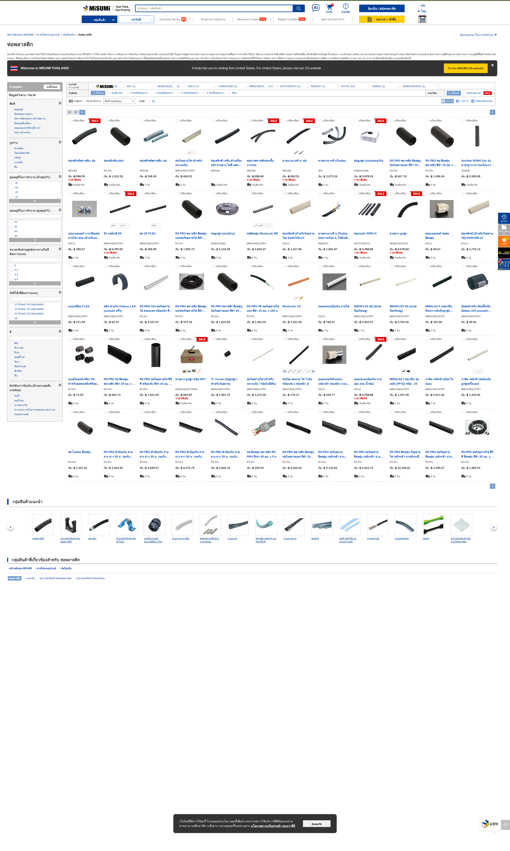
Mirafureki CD (291, 306)
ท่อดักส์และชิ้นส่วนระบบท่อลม (209, 540)
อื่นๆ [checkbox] (234, 93)
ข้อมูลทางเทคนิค (288, 19)
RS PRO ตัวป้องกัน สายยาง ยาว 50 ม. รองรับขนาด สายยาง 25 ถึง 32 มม (190, 454)
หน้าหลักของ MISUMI (20, 34)
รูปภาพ (449, 101)
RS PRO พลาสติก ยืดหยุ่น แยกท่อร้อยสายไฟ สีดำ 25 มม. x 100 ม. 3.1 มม (191, 236)
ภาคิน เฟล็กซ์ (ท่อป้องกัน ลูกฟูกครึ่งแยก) (476, 381)
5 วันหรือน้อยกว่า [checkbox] (190, 93)
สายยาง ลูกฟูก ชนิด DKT (190, 379)
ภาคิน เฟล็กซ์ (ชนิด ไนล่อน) (439, 381)
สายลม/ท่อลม (402, 538)
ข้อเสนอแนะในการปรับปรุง (476, 34)
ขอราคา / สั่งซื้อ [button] (386, 19)
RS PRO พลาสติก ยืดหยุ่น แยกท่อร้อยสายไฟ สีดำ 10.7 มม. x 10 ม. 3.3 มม (191, 309)
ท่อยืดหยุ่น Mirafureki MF (262, 233)
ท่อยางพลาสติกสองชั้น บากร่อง (260, 163)
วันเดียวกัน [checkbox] (117, 93)
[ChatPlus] (490, 825)
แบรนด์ (136, 19)
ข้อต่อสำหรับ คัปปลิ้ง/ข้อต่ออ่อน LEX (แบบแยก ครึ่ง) (475, 309)
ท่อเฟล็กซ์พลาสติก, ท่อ (81, 160)
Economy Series (170, 19)
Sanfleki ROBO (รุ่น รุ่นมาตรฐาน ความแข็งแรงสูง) (476, 163)
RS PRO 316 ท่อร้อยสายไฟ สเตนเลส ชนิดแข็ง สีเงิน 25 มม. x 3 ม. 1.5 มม (155, 309)
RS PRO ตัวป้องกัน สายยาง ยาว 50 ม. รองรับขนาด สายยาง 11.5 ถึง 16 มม (120, 454)
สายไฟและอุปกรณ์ (48, 34)
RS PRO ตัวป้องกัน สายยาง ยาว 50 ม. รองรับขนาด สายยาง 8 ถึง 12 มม (227, 454)
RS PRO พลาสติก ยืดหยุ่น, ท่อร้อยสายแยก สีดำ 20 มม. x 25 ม (227, 309)
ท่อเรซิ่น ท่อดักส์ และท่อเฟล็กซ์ (266, 540)
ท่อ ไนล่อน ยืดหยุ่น (79, 452)
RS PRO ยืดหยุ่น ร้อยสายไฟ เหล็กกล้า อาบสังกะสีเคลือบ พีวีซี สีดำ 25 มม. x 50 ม (405, 454)
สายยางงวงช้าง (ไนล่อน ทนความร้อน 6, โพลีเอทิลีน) (333, 236)
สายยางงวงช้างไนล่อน (332, 160)
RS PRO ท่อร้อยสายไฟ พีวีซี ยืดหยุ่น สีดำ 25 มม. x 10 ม (477, 454)
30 (69, 112)
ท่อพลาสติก (38, 538)
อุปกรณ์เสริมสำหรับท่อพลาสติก (70, 540)
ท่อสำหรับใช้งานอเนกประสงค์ (347, 540)
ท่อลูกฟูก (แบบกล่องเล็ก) (368, 160)
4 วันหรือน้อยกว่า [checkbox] (165, 93)
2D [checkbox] (153, 101)
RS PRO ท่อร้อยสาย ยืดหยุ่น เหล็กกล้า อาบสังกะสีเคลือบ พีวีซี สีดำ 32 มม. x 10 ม (441, 454)
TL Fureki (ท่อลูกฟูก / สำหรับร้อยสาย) (224, 381)
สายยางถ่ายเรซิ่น (180, 538)
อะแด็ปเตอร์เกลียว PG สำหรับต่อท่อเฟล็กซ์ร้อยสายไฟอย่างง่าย (82, 382)
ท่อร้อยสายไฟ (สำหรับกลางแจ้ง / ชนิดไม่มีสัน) (261, 381)
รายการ (464, 101)
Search (298, 8)
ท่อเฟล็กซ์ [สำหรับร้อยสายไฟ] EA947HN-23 (477, 235)
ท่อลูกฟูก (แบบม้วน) (223, 233)
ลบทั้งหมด (52, 87)
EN (423, 5)
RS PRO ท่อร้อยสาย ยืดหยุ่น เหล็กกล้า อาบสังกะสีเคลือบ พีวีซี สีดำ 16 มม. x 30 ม (334, 454)
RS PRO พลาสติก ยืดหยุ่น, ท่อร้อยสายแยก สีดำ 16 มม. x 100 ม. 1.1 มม (298, 454)
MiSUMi (86, 7)
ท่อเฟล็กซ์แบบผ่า (114, 160)
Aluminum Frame (248, 19)
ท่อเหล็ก (92, 538)
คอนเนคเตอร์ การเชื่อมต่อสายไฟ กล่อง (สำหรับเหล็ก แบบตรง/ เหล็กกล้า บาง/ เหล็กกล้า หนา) (84, 236)
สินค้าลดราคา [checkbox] (474, 93)
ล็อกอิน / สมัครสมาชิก (382, 8)
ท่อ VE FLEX (147, 233)
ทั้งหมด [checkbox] (100, 93)
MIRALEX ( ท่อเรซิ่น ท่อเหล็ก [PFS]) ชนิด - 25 (404, 381)
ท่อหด (426, 538)
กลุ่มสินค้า (99, 19)
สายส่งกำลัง (373, 538)
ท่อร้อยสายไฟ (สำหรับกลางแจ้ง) (188, 163)
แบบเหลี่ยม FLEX (78, 306)
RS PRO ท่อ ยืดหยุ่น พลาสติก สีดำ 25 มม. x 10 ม (120, 382)
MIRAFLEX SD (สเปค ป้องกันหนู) (367, 308)
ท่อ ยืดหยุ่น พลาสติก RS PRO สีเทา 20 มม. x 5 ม (261, 454)
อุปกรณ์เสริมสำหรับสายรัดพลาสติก (461, 540)
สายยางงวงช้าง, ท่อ (294, 160)
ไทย (423, 11)
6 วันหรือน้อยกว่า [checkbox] (216, 93)
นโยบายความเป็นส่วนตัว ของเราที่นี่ (273, 826)
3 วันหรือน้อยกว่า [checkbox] (139, 93)
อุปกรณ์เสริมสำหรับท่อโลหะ (126, 540)
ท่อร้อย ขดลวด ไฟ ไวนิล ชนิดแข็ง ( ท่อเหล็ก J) (297, 381)
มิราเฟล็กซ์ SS (113, 233)
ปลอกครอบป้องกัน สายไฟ (333, 306)
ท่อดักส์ (315, 538)
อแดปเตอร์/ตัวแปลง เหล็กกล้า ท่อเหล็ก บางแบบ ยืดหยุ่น (334, 382)
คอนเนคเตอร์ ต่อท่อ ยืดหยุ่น (437, 235)
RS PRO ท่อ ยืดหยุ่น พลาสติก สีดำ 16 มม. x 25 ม (441, 163)
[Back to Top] (505, 825)
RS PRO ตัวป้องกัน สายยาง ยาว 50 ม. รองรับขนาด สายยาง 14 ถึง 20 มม (154, 454)
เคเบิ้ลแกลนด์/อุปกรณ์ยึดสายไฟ (153, 540)
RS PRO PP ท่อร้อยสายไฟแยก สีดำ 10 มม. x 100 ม (263, 308)
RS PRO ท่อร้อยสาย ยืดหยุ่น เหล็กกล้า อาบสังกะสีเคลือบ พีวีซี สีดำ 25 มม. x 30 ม (370, 454)
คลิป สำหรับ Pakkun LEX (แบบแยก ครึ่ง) (120, 308)
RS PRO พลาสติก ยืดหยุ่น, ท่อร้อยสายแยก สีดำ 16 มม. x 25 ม (406, 163)
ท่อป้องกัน (69, 34)
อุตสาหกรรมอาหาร (332, 19)
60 (76, 112)
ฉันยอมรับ (317, 824)
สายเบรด (232, 538)
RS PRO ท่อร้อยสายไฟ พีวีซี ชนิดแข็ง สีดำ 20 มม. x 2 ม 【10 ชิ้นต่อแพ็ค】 (156, 382)
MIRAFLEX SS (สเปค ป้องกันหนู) (403, 308)
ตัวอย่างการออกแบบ (213, 19)
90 (82, 112)
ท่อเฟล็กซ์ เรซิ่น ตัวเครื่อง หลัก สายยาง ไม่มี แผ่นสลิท (226, 163)
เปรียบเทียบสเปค (483, 101)
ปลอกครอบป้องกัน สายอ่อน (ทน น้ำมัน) (368, 381)
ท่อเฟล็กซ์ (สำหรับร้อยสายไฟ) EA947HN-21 (298, 235)
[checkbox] (35, 109)
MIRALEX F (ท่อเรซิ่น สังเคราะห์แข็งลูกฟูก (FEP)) (438, 309)
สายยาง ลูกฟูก (398, 233)
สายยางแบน (289, 538)
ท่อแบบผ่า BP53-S (365, 233)
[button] (422, 19)
